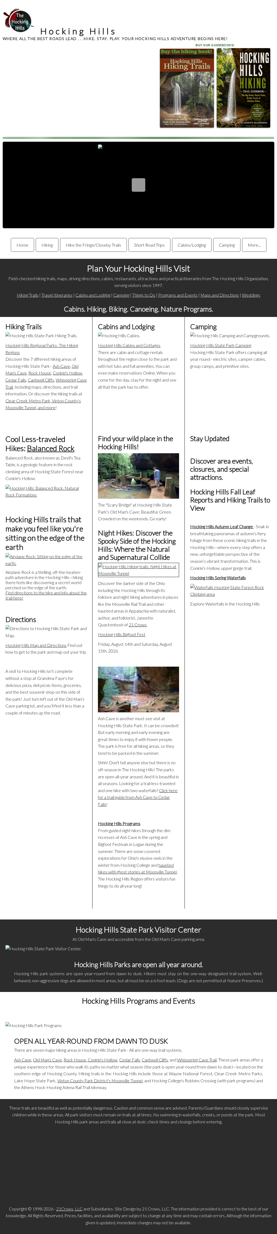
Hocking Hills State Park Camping (220, 345)
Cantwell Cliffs (41, 379)
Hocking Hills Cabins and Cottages (129, 345)
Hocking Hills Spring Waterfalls (218, 577)
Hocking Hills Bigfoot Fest (121, 634)
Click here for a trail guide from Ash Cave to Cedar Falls (137, 797)
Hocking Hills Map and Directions (36, 645)
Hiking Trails (27, 294)
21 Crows (138, 624)
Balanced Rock (50, 448)
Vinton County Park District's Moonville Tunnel (100, 1080)
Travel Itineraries (56, 294)
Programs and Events (177, 294)
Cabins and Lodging (92, 294)
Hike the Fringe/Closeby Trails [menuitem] (93, 244)
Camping (121, 294)
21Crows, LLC (69, 1208)
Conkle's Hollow (67, 372)
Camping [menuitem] (227, 244)
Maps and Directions (219, 294)
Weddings (251, 294)
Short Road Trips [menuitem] (149, 244)
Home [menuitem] (22, 244)
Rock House (39, 372)
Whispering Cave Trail (197, 1059)
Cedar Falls (15, 379)
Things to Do (143, 294)
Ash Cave (61, 366)
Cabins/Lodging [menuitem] (192, 244)
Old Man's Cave (47, 1059)
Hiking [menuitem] (47, 244)
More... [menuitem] (254, 244)
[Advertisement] (138, 1166)
